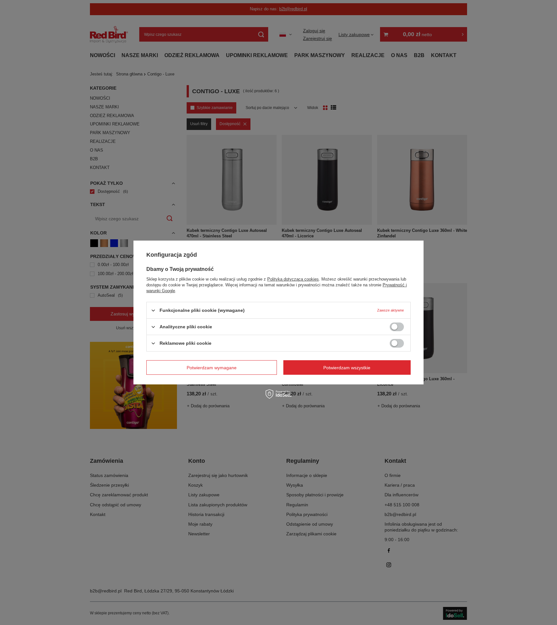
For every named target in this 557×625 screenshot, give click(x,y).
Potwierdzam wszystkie (346, 367)
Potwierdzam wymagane (212, 367)
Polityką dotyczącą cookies (293, 279)
